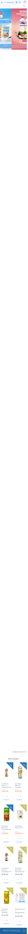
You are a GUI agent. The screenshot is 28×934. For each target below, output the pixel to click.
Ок (24, 930)
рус (20, 2)
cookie (18, 930)
